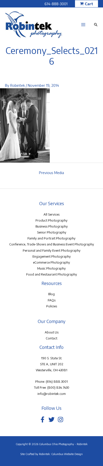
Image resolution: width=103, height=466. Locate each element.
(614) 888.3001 (57, 381)
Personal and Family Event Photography (51, 250)
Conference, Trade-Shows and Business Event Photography (51, 244)
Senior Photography (51, 232)
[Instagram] (61, 419)
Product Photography (52, 220)
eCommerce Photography (51, 262)
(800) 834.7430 (58, 387)
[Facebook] (43, 419)
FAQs (52, 300)
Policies (51, 306)
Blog (51, 294)
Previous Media (51, 172)
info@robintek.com (52, 394)
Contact (51, 338)
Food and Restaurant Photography (51, 274)
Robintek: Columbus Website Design (61, 454)
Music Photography (51, 268)
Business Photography (52, 226)
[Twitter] (51, 419)
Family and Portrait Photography (52, 238)
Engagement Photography (51, 256)
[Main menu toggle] (83, 24)
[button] (86, 3)
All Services (52, 214)
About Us (51, 332)
